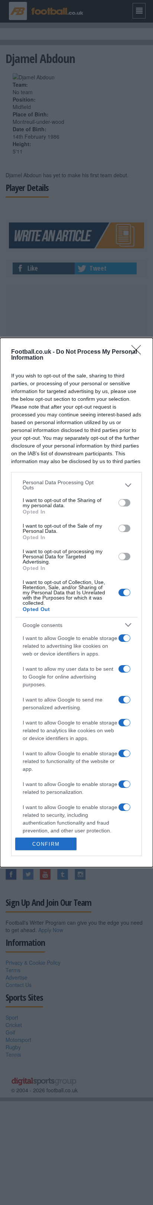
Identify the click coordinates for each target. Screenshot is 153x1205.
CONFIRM (46, 844)
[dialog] (76, 602)
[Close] (138, 352)
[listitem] (76, 485)
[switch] (124, 502)
